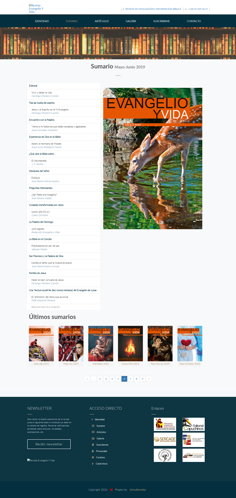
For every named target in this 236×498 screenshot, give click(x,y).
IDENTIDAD (42, 21)
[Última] (149, 379)
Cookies (100, 457)
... (94, 378)
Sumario (100, 425)
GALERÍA (131, 21)
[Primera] (87, 379)
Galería (100, 438)
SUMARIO (72, 21)
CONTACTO (194, 21)
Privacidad (101, 451)
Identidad (99, 419)
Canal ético (101, 463)
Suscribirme (102, 444)
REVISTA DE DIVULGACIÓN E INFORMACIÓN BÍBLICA (153, 8)
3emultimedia (138, 489)
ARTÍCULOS (102, 21)
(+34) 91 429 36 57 (198, 8)
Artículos (101, 432)
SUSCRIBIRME (161, 21)
